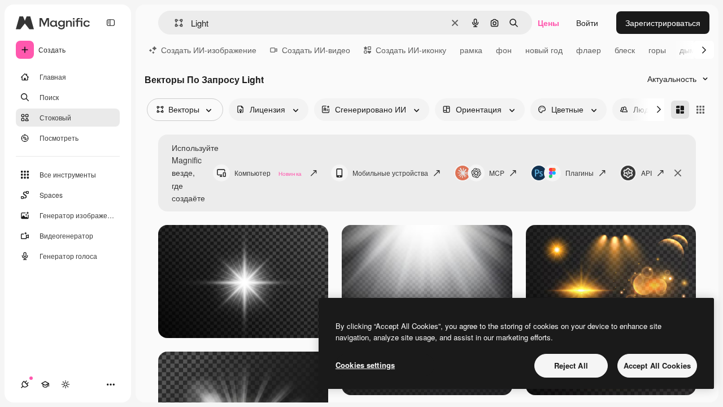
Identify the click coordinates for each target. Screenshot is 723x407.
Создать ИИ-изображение (208, 49)
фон (504, 49)
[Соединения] (25, 384)
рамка (471, 49)
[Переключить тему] (65, 384)
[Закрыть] (677, 172)
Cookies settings (365, 365)
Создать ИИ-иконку (411, 49)
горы (657, 49)
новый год (544, 49)
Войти (587, 22)
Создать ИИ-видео (316, 49)
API (646, 172)
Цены (548, 22)
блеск (625, 49)
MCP (496, 172)
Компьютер (268, 172)
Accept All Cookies (657, 365)
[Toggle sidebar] (111, 23)
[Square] (700, 110)
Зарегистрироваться (662, 22)
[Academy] (45, 384)
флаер (588, 49)
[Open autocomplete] (174, 23)
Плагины (579, 172)
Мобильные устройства (390, 172)
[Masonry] (680, 110)
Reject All (571, 365)
